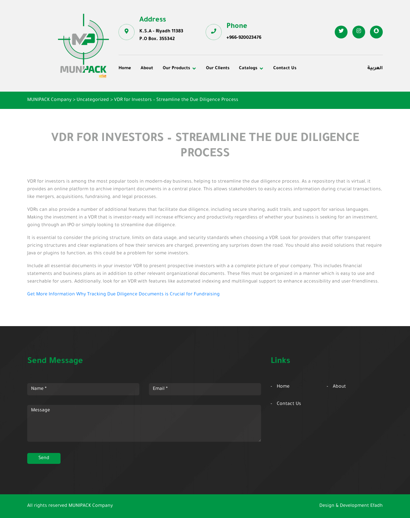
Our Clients (217, 68)
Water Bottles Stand (319, 88)
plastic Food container (148, 106)
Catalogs (248, 68)
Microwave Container (234, 97)
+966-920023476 (243, 38)
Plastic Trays (311, 106)
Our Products (176, 68)
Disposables (136, 88)
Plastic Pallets (225, 88)
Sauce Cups (223, 115)
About (147, 68)
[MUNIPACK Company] (83, 46)
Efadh (376, 506)
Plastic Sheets (226, 106)
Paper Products (314, 97)
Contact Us (284, 68)
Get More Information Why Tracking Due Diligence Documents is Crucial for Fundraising (123, 294)
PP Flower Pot (138, 115)
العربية (375, 68)
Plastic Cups (136, 97)
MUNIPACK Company (91, 506)
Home (125, 68)
